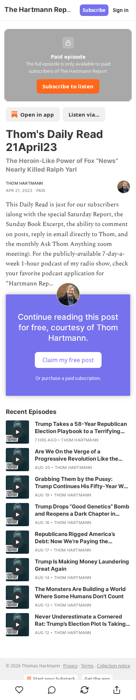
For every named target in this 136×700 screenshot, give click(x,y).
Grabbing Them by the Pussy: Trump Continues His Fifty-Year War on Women (82, 482)
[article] (68, 432)
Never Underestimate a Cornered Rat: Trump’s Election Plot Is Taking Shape (80, 620)
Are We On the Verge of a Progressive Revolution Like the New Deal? (76, 455)
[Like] (19, 690)
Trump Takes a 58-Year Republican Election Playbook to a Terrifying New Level (81, 427)
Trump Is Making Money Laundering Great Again (82, 565)
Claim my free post (68, 360)
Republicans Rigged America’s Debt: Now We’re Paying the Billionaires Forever (75, 538)
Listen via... (84, 114)
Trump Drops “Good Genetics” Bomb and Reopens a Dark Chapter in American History (82, 510)
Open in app (37, 114)
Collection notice (113, 666)
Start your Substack (54, 679)
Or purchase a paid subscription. (68, 378)
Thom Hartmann (24, 183)
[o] (17, 432)
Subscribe (94, 10)
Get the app (97, 679)
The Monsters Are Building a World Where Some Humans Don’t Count (80, 593)
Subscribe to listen (68, 86)
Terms (87, 666)
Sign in (121, 10)
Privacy (70, 666)
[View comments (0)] (52, 690)
